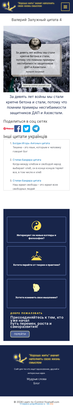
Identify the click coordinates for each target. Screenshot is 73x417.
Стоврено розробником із (32, 404)
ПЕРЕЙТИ (20, 334)
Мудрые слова (36, 379)
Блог (36, 383)
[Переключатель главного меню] (65, 7)
